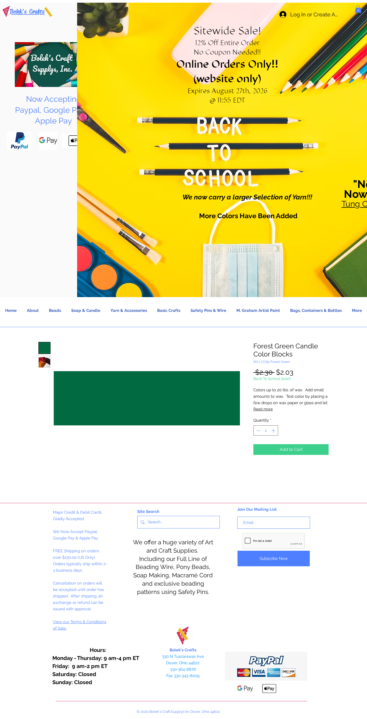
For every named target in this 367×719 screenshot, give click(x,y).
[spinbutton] (265, 431)
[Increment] (274, 431)
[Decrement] (257, 431)
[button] (358, 9)
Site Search (148, 511)
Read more (263, 409)
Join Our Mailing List (257, 509)
